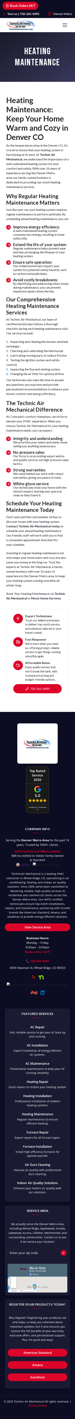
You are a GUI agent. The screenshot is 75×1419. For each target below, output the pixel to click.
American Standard (37, 1353)
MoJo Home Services (46, 598)
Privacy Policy (37, 1405)
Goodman (37, 1377)
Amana (37, 1365)
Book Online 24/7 (22, 5)
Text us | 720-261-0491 (23, 14)
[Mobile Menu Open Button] (65, 25)
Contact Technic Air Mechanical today (33, 526)
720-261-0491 (40, 688)
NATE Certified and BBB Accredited (37, 851)
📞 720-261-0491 (37, 961)
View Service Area (38, 927)
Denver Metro (62, 14)
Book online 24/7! (37, 952)
